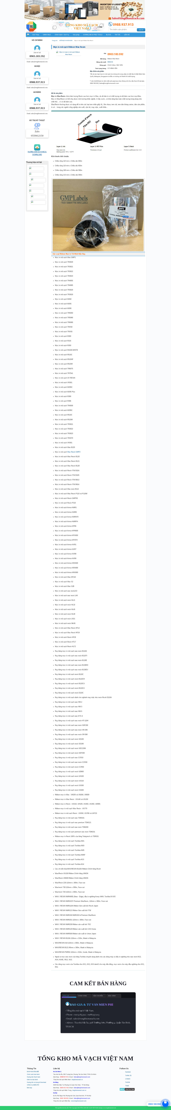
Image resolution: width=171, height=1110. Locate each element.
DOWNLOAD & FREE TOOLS (92, 35)
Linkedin (127, 1079)
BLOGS (108, 35)
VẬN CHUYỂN (98, 996)
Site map (29, 1088)
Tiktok (127, 1086)
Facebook (128, 1072)
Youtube (127, 1082)
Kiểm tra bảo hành (32, 1079)
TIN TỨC (117, 35)
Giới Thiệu (35, 35)
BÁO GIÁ (66, 996)
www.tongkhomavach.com (78, 1101)
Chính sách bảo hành (33, 1074)
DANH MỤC (47, 35)
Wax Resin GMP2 (73, 452)
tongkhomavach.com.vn (79, 1090)
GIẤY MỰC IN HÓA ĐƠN (65, 40)
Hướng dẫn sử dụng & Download (36, 1082)
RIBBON (110, 62)
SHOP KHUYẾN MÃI (33, 1071)
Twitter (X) (128, 1075)
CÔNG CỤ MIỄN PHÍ (33, 1085)
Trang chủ (54, 40)
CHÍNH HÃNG (82, 996)
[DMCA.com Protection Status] (127, 1090)
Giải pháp (76, 35)
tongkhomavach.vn (77, 1079)
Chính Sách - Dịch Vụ (62, 35)
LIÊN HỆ (127, 35)
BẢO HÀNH (112, 996)
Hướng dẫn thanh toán (33, 1077)
